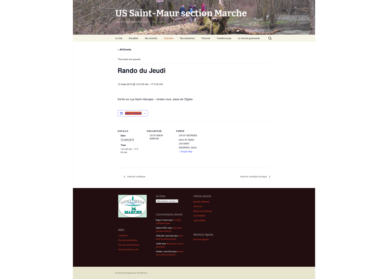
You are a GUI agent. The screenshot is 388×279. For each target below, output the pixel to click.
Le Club (118, 38)
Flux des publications (127, 240)
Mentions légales (201, 239)
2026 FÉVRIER (199, 215)
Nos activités (151, 38)
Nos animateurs (187, 38)
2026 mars (198, 206)
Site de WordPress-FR (128, 249)
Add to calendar (133, 113)
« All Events (124, 49)
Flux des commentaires (128, 244)
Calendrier (169, 38)
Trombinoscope (224, 38)
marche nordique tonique (254, 176)
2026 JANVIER (199, 220)
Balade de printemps (202, 211)
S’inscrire (205, 38)
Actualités (133, 38)
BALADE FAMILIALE (201, 201)
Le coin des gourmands (249, 38)
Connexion (123, 235)
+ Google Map (185, 151)
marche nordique (136, 176)
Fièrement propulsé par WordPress (131, 272)
